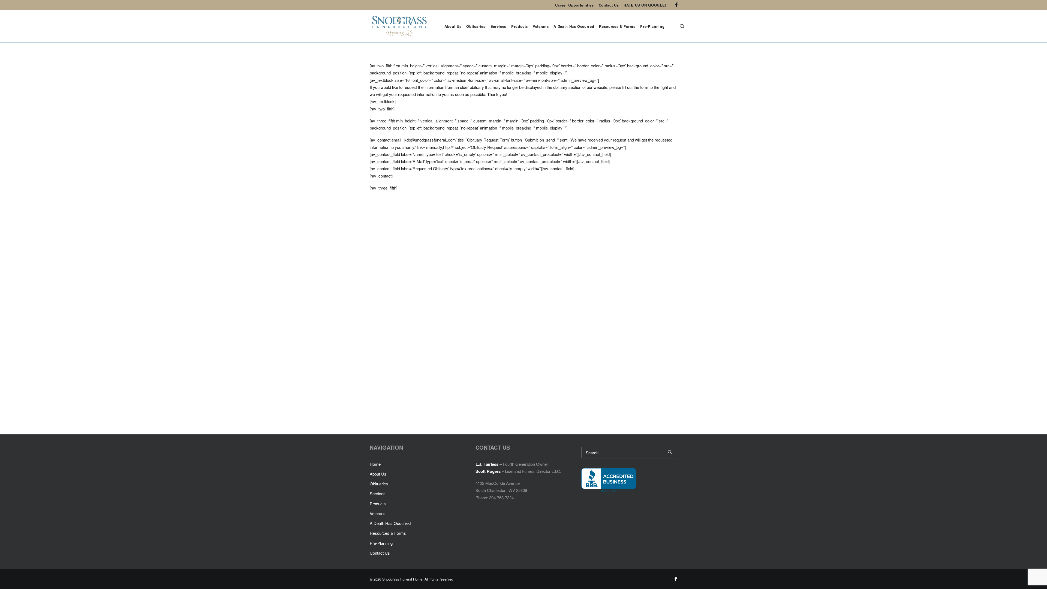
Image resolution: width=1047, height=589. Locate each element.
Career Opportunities (574, 5)
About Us (452, 26)
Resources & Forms (617, 26)
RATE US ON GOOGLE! (645, 5)
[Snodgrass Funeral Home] (399, 26)
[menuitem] (574, 5)
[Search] (629, 452)
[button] (676, 5)
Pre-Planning (652, 26)
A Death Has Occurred (573, 26)
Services (498, 26)
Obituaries (476, 26)
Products (519, 26)
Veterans (541, 26)
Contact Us (609, 5)
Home (375, 464)
